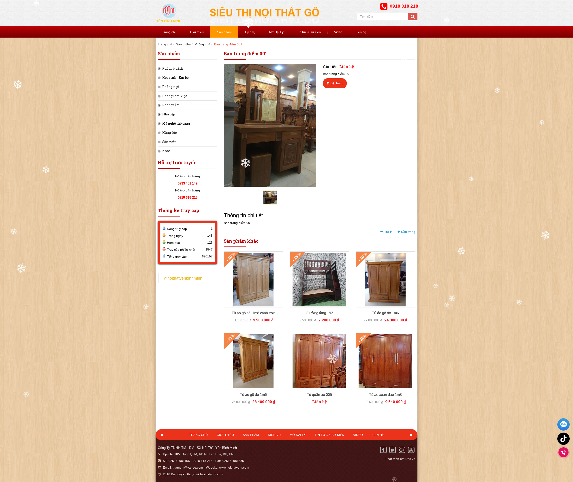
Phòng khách (172, 68)
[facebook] (383, 450)
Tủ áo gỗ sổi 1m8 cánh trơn (253, 313)
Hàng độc (169, 132)
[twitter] (392, 450)
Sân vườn (169, 142)
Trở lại (388, 232)
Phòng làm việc (174, 96)
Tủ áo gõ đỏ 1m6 (385, 313)
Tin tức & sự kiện (309, 32)
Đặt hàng (336, 83)
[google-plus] (402, 450)
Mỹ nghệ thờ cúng (176, 123)
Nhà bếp (168, 114)
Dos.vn (410, 459)
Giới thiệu (197, 32)
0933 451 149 (187, 183)
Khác (166, 151)
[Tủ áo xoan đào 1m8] (385, 361)
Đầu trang (407, 232)
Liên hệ (361, 32)
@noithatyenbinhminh (182, 278)
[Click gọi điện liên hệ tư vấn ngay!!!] (563, 452)
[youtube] (411, 450)
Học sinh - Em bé (175, 77)
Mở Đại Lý (276, 32)
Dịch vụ (250, 32)
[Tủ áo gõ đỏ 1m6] (385, 279)
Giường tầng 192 (319, 313)
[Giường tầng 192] (319, 279)
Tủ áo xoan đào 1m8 (385, 395)
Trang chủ (169, 32)
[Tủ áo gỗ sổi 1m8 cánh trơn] (253, 279)
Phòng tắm (171, 105)
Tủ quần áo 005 (319, 395)
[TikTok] (563, 439)
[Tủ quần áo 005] (319, 361)
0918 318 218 (187, 197)
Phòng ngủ (202, 44)
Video (338, 32)
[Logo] (253, 13)
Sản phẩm (224, 32)
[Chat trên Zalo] (563, 425)
